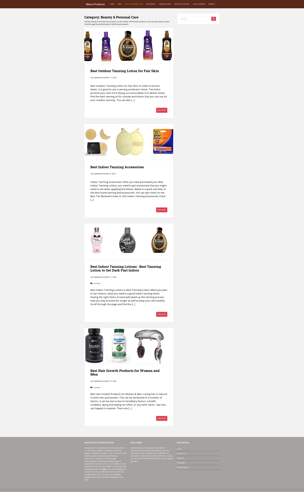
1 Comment (96, 283)
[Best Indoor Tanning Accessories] (128, 142)
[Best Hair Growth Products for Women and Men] (128, 345)
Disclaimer (181, 463)
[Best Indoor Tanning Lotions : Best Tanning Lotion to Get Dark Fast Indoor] (128, 241)
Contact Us (181, 453)
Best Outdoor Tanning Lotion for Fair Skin (124, 71)
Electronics (150, 4)
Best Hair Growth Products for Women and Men (125, 372)
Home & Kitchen (165, 4)
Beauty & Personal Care (134, 4)
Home (112, 4)
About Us (180, 458)
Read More (162, 110)
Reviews (211, 4)
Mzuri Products (95, 4)
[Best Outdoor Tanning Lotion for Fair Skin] (128, 46)
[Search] (213, 19)
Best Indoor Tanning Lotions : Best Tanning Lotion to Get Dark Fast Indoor (125, 268)
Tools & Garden (199, 4)
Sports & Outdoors (181, 4)
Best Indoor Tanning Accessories (117, 167)
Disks (119, 4)
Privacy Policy (182, 467)
